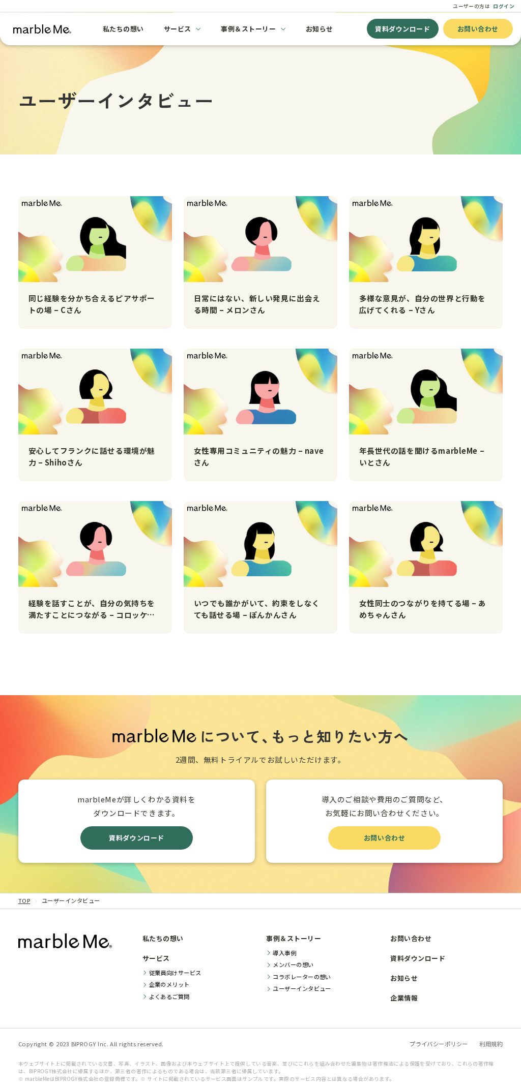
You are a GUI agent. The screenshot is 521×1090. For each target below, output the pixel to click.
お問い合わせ (478, 29)
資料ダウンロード (402, 29)
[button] (182, 29)
